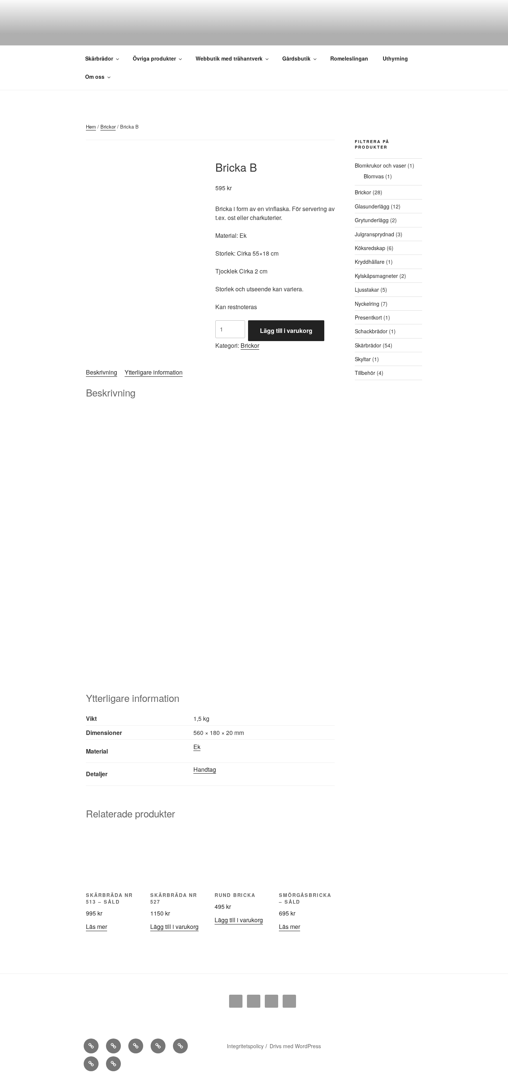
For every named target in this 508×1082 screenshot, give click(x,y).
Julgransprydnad (374, 234)
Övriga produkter (154, 58)
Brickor (108, 126)
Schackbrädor (371, 331)
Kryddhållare (370, 261)
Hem (91, 126)
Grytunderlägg (372, 220)
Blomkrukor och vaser (380, 165)
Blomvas (374, 176)
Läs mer (96, 926)
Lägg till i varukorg (286, 330)
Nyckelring (367, 303)
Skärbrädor (99, 58)
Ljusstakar (367, 289)
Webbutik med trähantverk (229, 58)
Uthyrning (395, 58)
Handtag (204, 769)
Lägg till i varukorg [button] (174, 926)
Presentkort (368, 317)
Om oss (95, 76)
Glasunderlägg (372, 206)
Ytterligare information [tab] (154, 372)
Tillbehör (365, 372)
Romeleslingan (349, 58)
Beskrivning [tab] (101, 372)
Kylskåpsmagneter (376, 275)
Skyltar (363, 359)
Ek (196, 746)
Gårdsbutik (296, 58)
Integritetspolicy (245, 1046)
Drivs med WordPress (295, 1046)
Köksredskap (370, 248)
